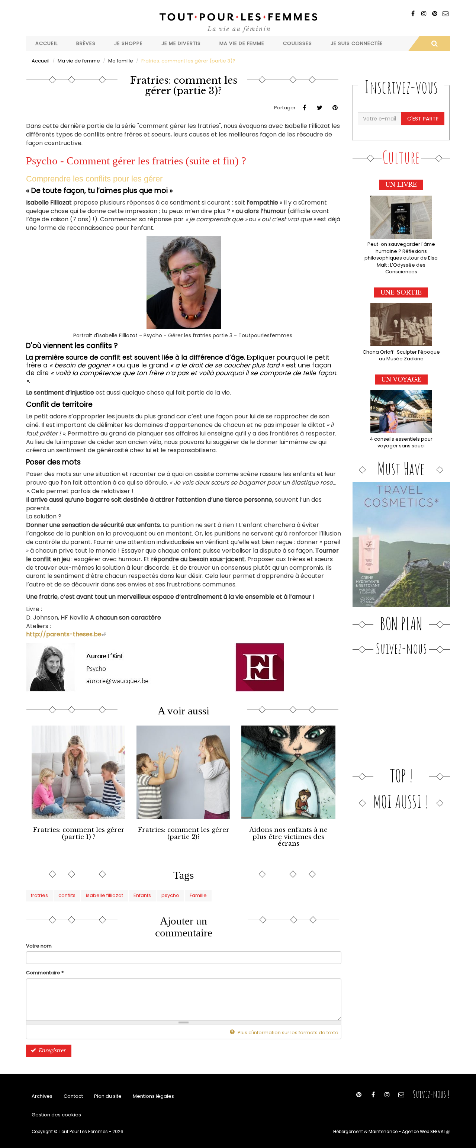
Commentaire (45, 972)
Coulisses (297, 43)
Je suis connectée (357, 43)
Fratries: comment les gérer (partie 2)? (183, 833)
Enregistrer (51, 1050)
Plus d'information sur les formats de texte (287, 1032)
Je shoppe (128, 43)
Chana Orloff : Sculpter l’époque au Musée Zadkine (401, 355)
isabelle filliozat (104, 895)
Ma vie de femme (241, 43)
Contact (73, 1096)
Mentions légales (153, 1096)
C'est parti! (422, 118)
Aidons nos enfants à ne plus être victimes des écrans (288, 837)
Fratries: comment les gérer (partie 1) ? (79, 833)
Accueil (46, 43)
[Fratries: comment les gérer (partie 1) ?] (78, 772)
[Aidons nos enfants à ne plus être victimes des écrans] (288, 772)
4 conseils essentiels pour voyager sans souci (401, 442)
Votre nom (39, 946)
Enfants (142, 895)
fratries (39, 895)
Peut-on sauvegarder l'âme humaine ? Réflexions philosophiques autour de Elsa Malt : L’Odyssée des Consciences (401, 258)
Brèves (86, 43)
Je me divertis (181, 43)
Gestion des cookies (56, 1114)
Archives (42, 1096)
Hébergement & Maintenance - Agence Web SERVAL (391, 1132)
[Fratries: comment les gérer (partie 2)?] (183, 772)
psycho (170, 895)
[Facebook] (413, 13)
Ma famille (120, 60)
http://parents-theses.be (66, 634)
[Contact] (445, 13)
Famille (198, 895)
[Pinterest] (434, 13)
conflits (66, 895)
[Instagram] (423, 13)
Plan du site (108, 1096)
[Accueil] (238, 21)
